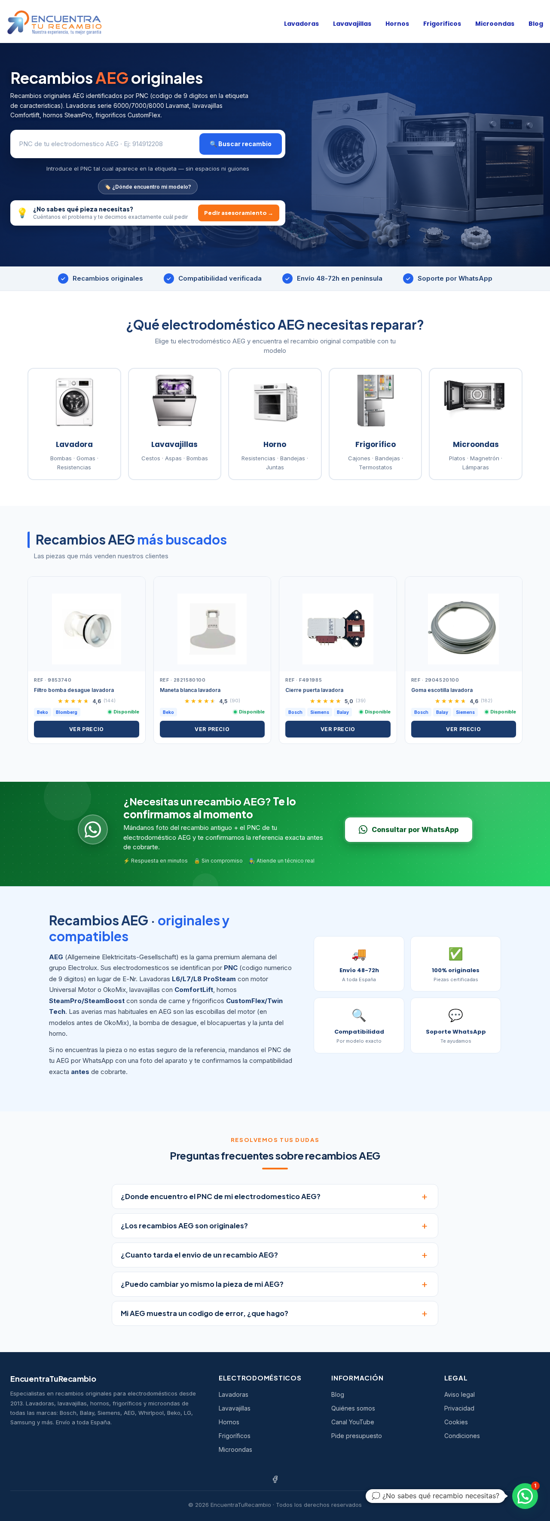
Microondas (494, 23)
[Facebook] (275, 1479)
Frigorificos (442, 23)
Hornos (397, 23)
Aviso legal (459, 1394)
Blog (536, 23)
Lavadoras (301, 23)
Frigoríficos (235, 1435)
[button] (525, 1496)
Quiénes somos (353, 1408)
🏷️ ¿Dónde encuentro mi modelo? (147, 187)
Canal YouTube (352, 1422)
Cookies (456, 1422)
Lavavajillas (352, 23)
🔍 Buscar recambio (241, 143)
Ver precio (86, 729)
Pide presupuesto (356, 1435)
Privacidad (459, 1408)
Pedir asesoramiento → (238, 212)
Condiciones (462, 1435)
